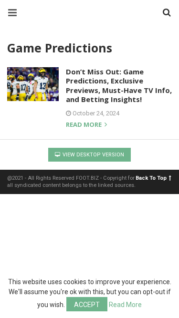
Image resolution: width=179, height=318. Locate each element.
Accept (87, 304)
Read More (125, 304)
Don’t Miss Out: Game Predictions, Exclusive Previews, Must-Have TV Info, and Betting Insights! (119, 85)
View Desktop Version (92, 155)
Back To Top (151, 178)
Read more (84, 125)
